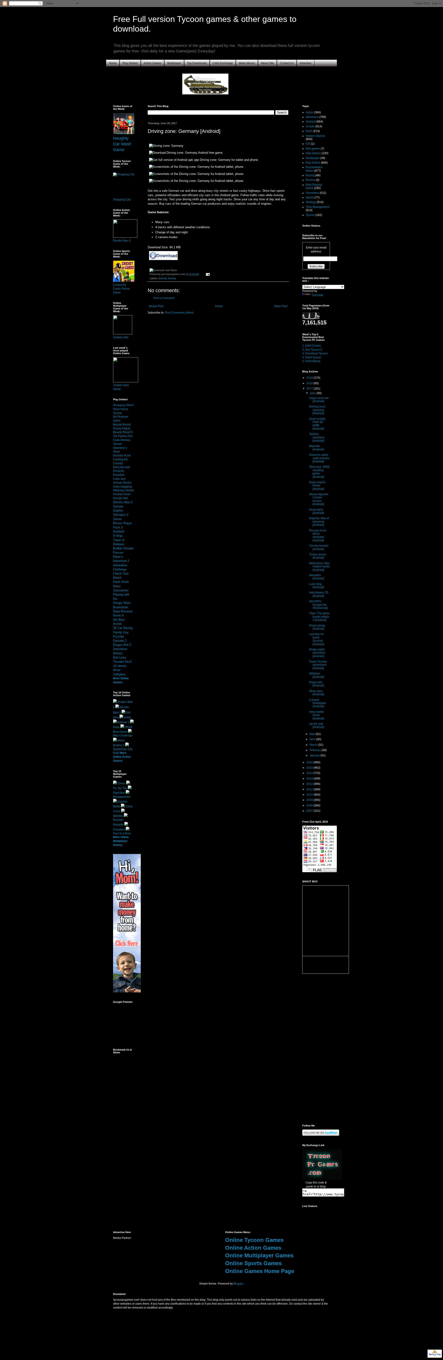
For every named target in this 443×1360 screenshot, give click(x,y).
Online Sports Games (253, 1263)
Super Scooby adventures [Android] (318, 665)
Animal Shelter (122, 482)
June (313, 393)
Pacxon (118, 552)
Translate (317, 295)
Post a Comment (163, 298)
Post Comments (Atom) (179, 312)
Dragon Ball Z (122, 645)
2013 (310, 778)
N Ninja (118, 535)
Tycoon (310, 215)
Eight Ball (119, 792)
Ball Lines (119, 657)
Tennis (117, 519)
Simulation (312, 193)
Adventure (312, 117)
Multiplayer (174, 63)
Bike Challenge (122, 735)
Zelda (127, 717)
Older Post (280, 306)
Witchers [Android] (316, 675)
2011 (310, 789)
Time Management (317, 207)
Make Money (247, 63)
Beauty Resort (122, 424)
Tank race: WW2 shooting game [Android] (319, 471)
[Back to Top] (435, 1354)
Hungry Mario (122, 603)
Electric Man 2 (122, 240)
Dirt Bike (119, 619)
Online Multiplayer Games (259, 1255)
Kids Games (313, 153)
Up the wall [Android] (316, 725)
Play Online (313, 162)
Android (162, 278)
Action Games (152, 63)
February (316, 750)
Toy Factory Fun (123, 436)
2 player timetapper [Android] (317, 703)
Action (310, 112)
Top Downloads (197, 63)
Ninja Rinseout (122, 611)
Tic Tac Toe (120, 788)
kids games (313, 148)
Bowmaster (120, 607)
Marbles (118, 816)
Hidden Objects (315, 136)
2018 (310, 383)
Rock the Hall (121, 467)
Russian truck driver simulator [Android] (317, 535)
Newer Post (156, 306)
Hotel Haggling (122, 486)
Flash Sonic (121, 582)
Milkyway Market (123, 490)
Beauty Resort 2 (123, 432)
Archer (117, 624)
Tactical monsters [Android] (316, 437)
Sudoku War (121, 337)
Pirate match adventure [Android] (317, 653)
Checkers (119, 829)
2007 (310, 810)
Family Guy (121, 632)
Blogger (238, 1283)
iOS (308, 143)
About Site (267, 63)
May (313, 734)
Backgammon (121, 796)
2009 (310, 800)
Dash (309, 131)
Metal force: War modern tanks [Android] (319, 567)
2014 (310, 773)
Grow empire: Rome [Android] (317, 486)
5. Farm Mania (311, 361)
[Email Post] (207, 274)
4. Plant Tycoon (311, 357)
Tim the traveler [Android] (319, 547)
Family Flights (121, 428)
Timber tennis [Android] (317, 556)
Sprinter (118, 506)
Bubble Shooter (123, 548)
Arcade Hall (120, 498)
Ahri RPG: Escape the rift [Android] (318, 605)
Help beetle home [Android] (316, 715)
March (314, 744)
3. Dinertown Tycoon (315, 353)
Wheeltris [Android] (316, 577)
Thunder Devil (122, 661)
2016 (310, 762)
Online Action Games (253, 1248)
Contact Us (287, 63)
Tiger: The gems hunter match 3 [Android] (319, 617)
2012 (310, 783)
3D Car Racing (122, 628)
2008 (310, 805)
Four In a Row (122, 833)
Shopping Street (123, 405)
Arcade (310, 126)
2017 (310, 388)
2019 (310, 377)
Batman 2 (123, 722)
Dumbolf (118, 531)
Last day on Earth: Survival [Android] (316, 639)
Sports (310, 197)
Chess (121, 783)
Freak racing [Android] (317, 627)
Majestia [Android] (316, 447)
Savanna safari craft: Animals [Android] (319, 458)
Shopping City (122, 199)
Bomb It (118, 615)
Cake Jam (119, 478)
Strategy (311, 202)
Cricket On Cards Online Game (121, 288)
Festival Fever (122, 494)
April (313, 739)
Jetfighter (119, 674)
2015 (310, 767)
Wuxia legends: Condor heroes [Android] (319, 499)
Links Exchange (223, 63)
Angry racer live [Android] (319, 399)
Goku (116, 727)
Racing (172, 278)
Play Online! (130, 63)
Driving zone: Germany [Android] (317, 410)
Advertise (305, 63)
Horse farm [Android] (316, 511)
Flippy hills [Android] (316, 684)
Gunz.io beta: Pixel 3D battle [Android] (317, 423)
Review (310, 180)
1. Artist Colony (311, 345)
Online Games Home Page (259, 1271)
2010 (310, 794)
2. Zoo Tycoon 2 (312, 349)
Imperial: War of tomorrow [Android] (319, 522)
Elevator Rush (122, 455)
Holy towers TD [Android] (318, 594)
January (315, 755)
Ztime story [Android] (316, 692)
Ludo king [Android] (316, 585)
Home (113, 63)
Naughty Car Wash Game (122, 144)
